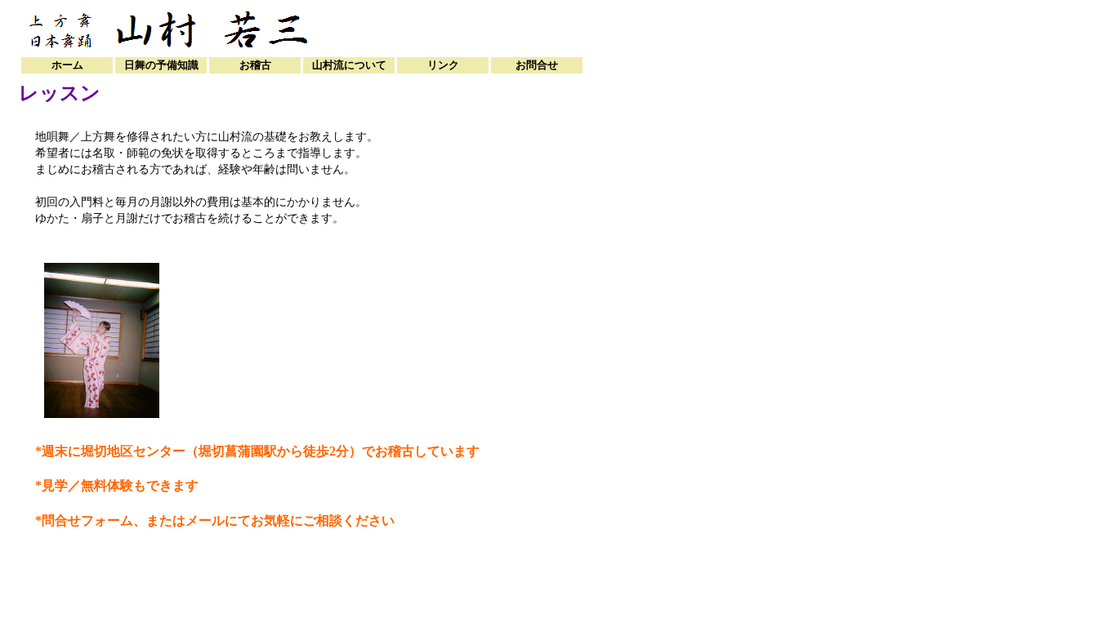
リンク (443, 65)
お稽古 (255, 65)
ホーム (67, 65)
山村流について (349, 65)
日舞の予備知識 (161, 65)
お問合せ (537, 65)
